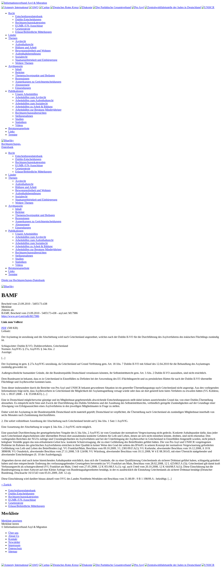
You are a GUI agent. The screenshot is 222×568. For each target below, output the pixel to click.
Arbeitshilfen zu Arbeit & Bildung (34, 106)
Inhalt (18, 69)
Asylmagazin (15, 66)
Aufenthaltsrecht (24, 44)
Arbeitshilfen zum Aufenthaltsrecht (34, 100)
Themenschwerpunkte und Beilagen (35, 75)
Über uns (13, 532)
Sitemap (12, 551)
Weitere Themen (24, 63)
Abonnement (22, 84)
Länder (12, 35)
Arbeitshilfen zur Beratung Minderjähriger (38, 109)
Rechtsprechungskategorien (30, 22)
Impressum (14, 545)
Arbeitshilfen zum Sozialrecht (31, 103)
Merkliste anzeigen (11, 520)
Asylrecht (20, 41)
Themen (12, 38)
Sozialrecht (21, 56)
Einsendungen (23, 87)
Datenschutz (15, 548)
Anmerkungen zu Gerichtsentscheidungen (38, 81)
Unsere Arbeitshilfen (26, 94)
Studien (19, 119)
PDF (4, 327)
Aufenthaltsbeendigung (28, 53)
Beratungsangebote (18, 128)
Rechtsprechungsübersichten (30, 112)
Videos (19, 125)
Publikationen (15, 91)
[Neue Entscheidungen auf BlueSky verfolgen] (111, 140)
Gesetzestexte (22, 28)
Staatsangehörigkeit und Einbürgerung (36, 59)
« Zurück (6, 484)
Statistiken (21, 122)
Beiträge (19, 72)
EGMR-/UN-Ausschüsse (29, 25)
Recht (11, 13)
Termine (12, 134)
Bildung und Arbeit (25, 47)
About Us (13, 535)
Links (11, 131)
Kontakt (12, 539)
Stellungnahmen (24, 115)
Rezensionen (22, 78)
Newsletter (14, 542)
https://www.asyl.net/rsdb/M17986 (20, 316)
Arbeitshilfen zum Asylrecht (30, 97)
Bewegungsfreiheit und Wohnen (33, 50)
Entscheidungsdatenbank (28, 16)
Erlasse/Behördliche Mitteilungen (33, 31)
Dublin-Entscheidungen (28, 19)
